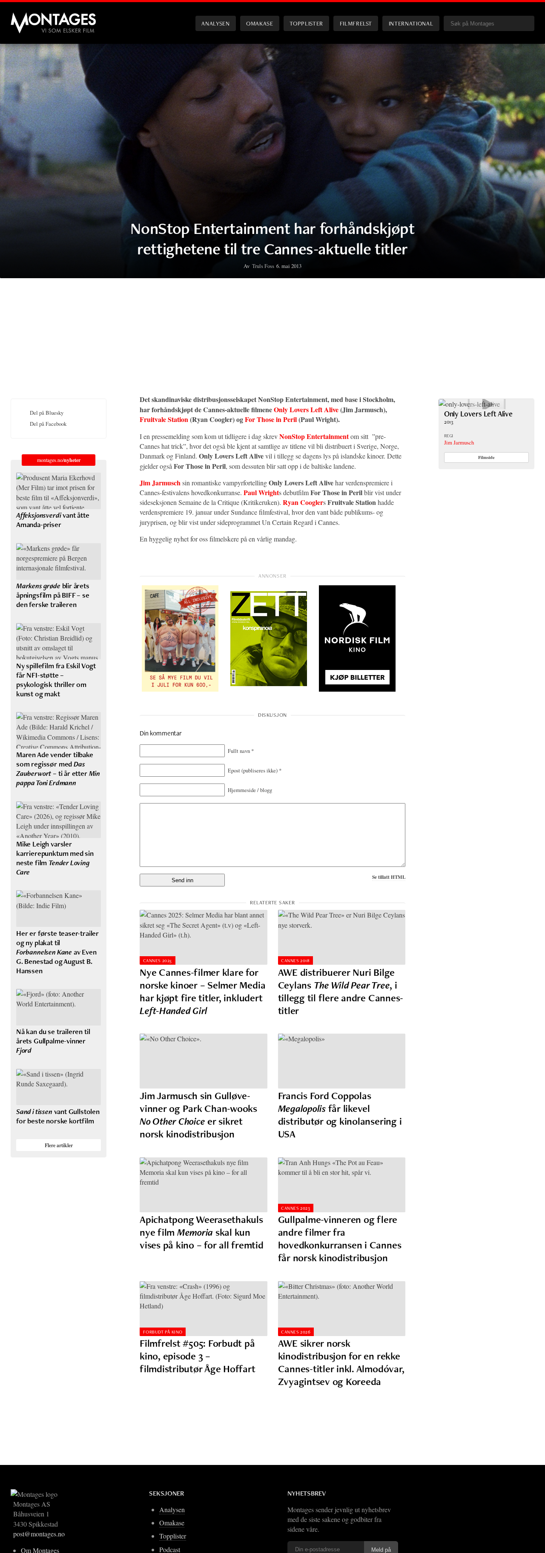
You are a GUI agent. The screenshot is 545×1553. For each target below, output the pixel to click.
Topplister (306, 23)
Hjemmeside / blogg (250, 790)
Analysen (215, 23)
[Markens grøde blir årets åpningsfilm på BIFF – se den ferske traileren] (58, 561)
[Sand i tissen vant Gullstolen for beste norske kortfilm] (58, 1087)
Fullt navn (241, 751)
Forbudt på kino (163, 1332)
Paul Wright (261, 492)
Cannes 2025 (157, 960)
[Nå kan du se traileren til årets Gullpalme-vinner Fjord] (58, 1007)
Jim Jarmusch (160, 482)
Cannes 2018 (295, 960)
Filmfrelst (356, 23)
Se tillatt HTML (388, 877)
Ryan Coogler (303, 502)
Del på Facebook (48, 423)
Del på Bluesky (46, 412)
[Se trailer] (469, 403)
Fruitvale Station (164, 419)
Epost (254, 770)
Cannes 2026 (295, 1332)
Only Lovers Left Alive (307, 409)
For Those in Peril (271, 419)
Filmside (486, 457)
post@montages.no (39, 1533)
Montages (25, 16)
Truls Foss (263, 266)
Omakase (259, 23)
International (411, 23)
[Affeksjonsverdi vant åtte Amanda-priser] (58, 491)
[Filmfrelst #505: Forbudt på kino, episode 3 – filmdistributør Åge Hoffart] (203, 1308)
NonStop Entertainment (314, 436)
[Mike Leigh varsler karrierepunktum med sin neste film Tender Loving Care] (58, 819)
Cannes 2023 (295, 1208)
